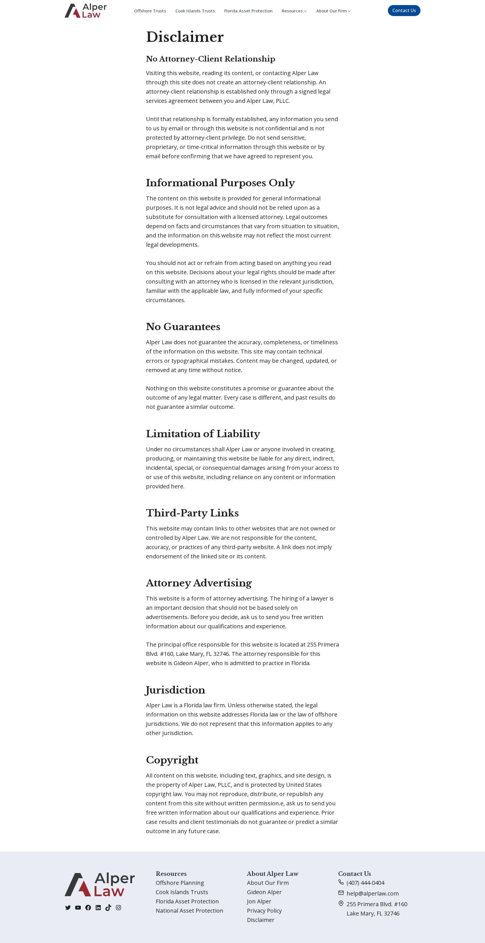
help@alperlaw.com (373, 893)
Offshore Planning (180, 883)
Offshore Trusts (150, 10)
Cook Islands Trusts (195, 10)
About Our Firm (268, 883)
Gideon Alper (264, 892)
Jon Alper (259, 901)
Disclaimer (260, 920)
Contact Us (404, 10)
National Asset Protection (189, 910)
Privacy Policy (264, 910)
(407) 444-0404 (365, 883)
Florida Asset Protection (248, 10)
